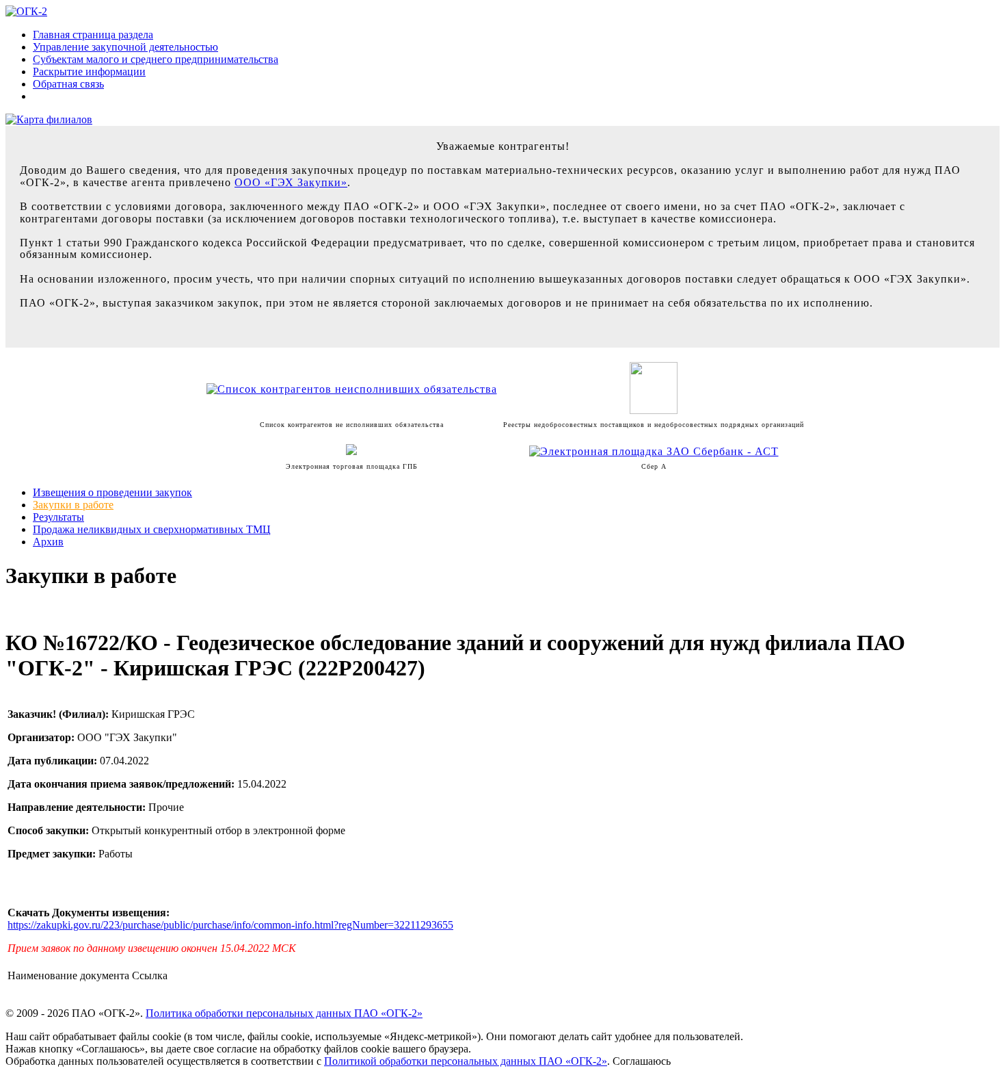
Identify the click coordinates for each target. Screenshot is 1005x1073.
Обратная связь (68, 84)
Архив (48, 541)
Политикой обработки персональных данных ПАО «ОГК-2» (465, 1061)
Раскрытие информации (89, 71)
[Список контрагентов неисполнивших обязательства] (351, 389)
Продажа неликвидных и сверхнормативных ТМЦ (152, 529)
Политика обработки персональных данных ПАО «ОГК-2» (284, 1013)
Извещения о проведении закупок (112, 492)
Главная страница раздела (93, 34)
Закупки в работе (73, 504)
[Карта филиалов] (48, 119)
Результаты (58, 517)
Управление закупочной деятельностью (125, 47)
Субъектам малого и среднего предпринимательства (155, 59)
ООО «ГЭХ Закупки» (290, 182)
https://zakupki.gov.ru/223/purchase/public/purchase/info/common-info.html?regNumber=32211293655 (230, 925)
